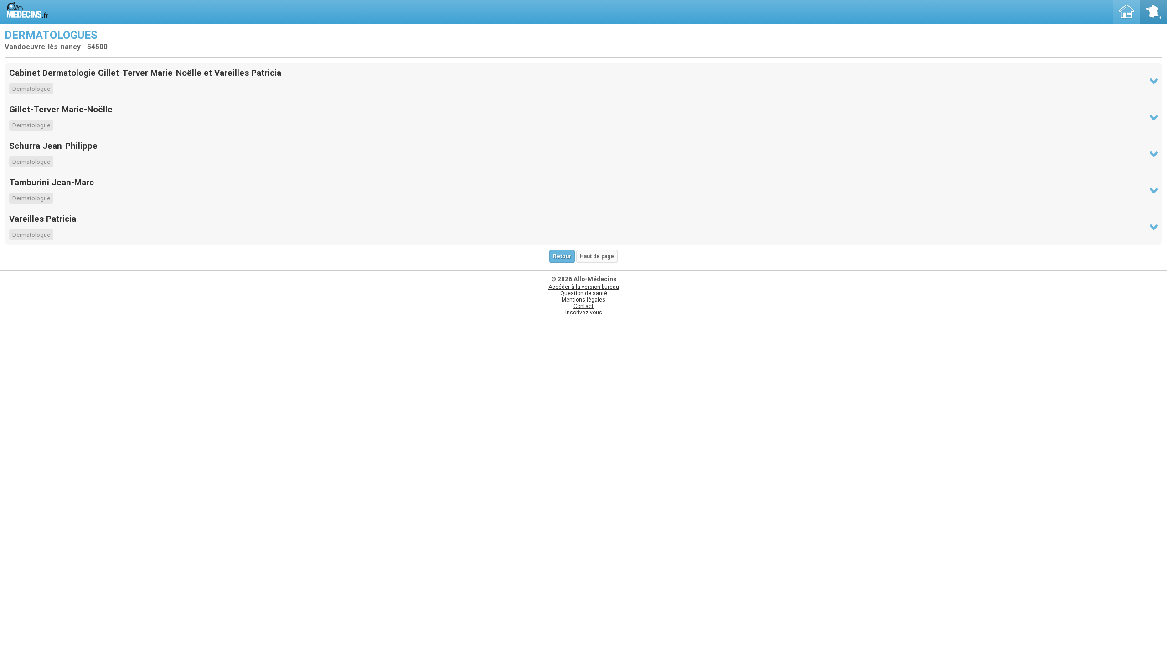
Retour (562, 256)
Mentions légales (583, 300)
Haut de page (597, 256)
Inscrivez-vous (583, 312)
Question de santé (583, 293)
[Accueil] (1126, 12)
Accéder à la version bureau (583, 287)
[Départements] (1153, 12)
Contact (583, 306)
